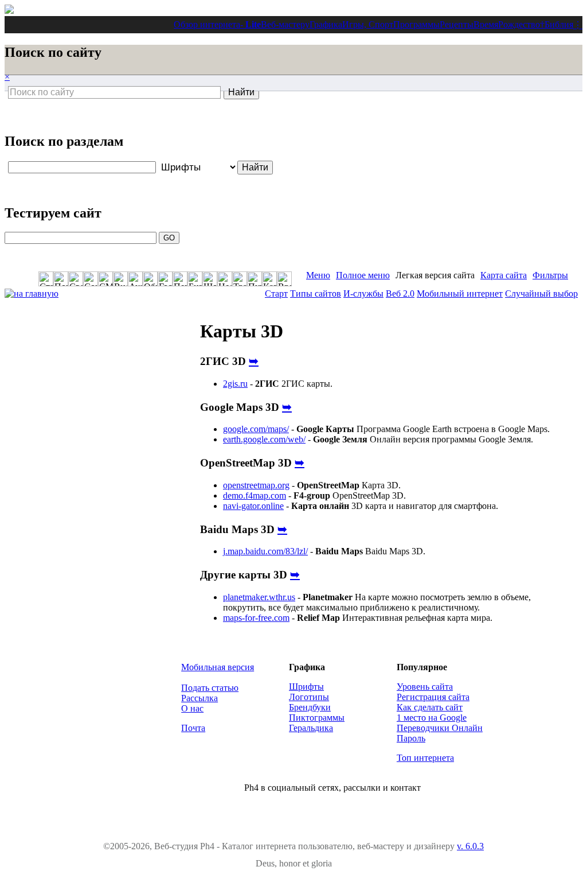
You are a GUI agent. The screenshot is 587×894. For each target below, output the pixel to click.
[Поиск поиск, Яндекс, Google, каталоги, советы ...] (60, 278)
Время (485, 24)
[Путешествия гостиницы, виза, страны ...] (254, 278)
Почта (193, 728)
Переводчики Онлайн (440, 728)
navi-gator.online (253, 506)
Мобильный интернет (460, 293)
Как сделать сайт (430, 707)
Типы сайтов (315, 293)
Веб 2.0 (400, 293)
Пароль (411, 738)
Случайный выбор (541, 293)
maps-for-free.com (256, 618)
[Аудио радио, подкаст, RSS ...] (135, 278)
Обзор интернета (207, 24)
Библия (559, 24)
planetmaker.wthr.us (259, 597)
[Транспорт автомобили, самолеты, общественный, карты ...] (239, 278)
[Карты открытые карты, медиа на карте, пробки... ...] (269, 278)
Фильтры (550, 275)
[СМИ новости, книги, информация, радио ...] (105, 278)
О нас (192, 708)
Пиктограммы (317, 717)
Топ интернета (425, 758)
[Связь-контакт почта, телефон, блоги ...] (75, 278)
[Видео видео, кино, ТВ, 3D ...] (120, 278)
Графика (326, 24)
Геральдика (311, 728)
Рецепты (456, 24)
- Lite (250, 24)
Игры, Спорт (367, 24)
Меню (318, 275)
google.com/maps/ (256, 429)
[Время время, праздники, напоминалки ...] (284, 278)
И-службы (363, 293)
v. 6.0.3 (470, 846)
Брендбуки (310, 707)
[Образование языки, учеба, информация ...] (150, 278)
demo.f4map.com (254, 495)
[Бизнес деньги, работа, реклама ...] (194, 278)
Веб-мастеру (285, 24)
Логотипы (309, 697)
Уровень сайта (425, 686)
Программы (416, 24)
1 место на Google (432, 717)
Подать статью (209, 688)
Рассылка (199, 698)
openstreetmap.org (256, 485)
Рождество (519, 24)
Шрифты (306, 686)
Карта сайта (503, 275)
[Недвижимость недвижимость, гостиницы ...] (224, 278)
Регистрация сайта (433, 697)
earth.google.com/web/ (264, 439)
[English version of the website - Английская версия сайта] (9, 10)
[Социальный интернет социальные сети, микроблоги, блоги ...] (90, 278)
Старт (276, 293)
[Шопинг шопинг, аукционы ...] (209, 278)
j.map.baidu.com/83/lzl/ (265, 551)
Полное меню (363, 275)
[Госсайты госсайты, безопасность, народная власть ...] (165, 278)
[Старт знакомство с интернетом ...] (45, 278)
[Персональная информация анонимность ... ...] (180, 278)
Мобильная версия (217, 667)
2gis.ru (235, 383)
